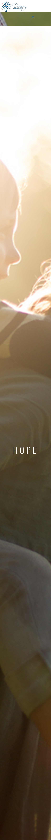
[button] (33, 17)
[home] (0, 19)
